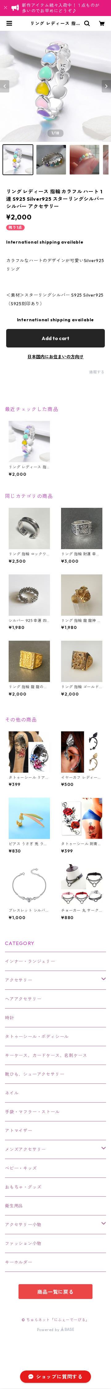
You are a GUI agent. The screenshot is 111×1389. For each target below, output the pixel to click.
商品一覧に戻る (55, 1292)
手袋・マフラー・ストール (32, 1112)
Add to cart (55, 338)
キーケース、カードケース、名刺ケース (46, 1055)
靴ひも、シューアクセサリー (34, 1074)
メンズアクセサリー (25, 1149)
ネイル (11, 1093)
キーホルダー (18, 1262)
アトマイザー (18, 1130)
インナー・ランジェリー (30, 961)
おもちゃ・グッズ (23, 1187)
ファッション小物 (23, 1243)
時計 (9, 1018)
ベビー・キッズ (21, 1168)
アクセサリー (18, 980)
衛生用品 (14, 1206)
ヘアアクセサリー (23, 999)
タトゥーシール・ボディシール (37, 1036)
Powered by (49, 1329)
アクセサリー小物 (23, 1224)
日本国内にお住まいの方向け (55, 357)
